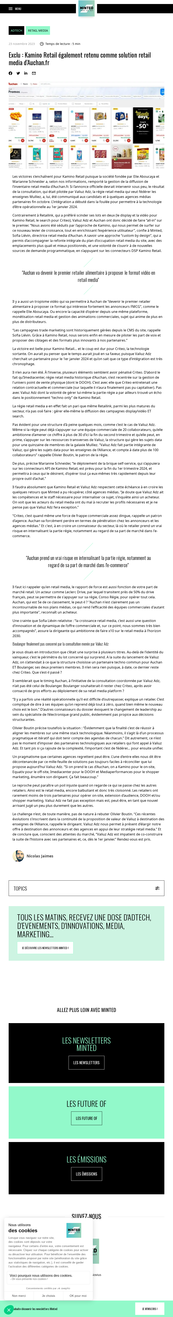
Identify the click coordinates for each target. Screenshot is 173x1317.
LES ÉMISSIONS (86, 1174)
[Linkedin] (26, 73)
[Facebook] (10, 73)
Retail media (38, 30)
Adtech (16, 30)
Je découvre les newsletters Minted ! (45, 948)
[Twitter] (18, 73)
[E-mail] (34, 73)
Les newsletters (86, 1062)
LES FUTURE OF (86, 1118)
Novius (96, 1275)
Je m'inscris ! (149, 1308)
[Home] (86, 8)
